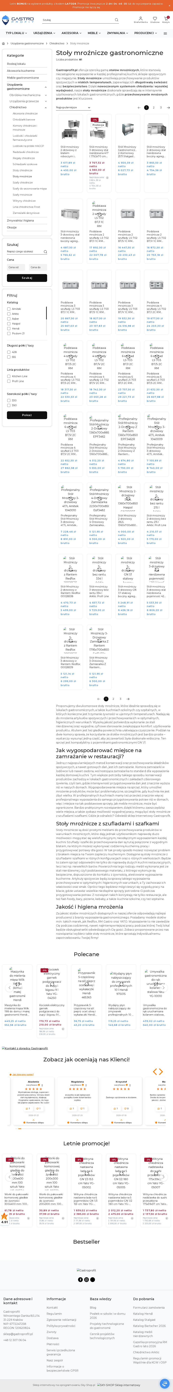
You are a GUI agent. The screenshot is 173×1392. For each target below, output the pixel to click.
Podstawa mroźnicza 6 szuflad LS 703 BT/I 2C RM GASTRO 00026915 (127, 378)
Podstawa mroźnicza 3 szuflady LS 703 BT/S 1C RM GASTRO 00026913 (99, 307)
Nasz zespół (55, 1360)
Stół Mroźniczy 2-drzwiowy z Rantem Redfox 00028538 (70, 591)
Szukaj (27, 278)
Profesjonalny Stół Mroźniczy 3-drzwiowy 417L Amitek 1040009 (156, 449)
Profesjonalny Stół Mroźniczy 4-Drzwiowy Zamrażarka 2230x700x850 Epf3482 (98, 520)
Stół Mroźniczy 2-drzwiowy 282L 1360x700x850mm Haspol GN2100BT (128, 520)
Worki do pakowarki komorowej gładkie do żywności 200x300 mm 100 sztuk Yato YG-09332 (17, 1199)
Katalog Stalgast (144, 1319)
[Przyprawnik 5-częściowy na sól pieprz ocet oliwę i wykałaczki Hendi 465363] (54, 999)
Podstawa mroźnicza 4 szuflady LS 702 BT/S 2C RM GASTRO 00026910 (70, 378)
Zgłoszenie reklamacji (61, 1319)
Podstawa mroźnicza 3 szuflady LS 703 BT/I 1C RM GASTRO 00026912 (70, 307)
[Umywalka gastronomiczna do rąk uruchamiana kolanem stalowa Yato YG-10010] (123, 999)
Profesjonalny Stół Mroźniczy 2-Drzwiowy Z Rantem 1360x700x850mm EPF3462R (128, 449)
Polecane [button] (86, 954)
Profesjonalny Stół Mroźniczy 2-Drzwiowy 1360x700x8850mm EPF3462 (99, 449)
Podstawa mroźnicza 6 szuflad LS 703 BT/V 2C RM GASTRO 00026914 (70, 449)
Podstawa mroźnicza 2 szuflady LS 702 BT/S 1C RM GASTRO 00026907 (127, 236)
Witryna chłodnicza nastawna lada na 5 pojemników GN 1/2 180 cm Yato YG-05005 (86, 1199)
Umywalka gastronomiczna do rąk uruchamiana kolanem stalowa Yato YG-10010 (120, 1010)
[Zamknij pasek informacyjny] (169, 5)
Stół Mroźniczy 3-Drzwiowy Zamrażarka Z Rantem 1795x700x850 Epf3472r (98, 662)
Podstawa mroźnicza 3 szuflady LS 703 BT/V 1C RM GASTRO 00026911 (127, 307)
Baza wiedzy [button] (100, 1299)
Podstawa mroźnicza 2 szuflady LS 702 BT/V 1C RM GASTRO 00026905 (156, 236)
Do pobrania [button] (143, 1299)
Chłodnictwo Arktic (146, 1352)
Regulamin (54, 1313)
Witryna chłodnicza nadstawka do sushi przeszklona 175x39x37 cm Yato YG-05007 (120, 1199)
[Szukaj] (45, 252)
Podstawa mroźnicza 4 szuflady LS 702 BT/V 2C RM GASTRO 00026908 (99, 378)
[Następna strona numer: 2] (168, 107)
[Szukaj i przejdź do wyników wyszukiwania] (116, 20)
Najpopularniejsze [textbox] (66, 107)
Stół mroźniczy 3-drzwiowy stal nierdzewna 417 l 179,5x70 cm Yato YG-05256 (98, 151)
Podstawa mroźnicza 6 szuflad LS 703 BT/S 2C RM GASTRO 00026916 (156, 378)
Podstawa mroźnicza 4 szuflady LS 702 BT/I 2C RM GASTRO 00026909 (156, 307)
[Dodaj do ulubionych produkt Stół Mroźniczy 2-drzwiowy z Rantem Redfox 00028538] (76, 560)
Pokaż (27, 415)
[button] (16, 33)
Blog (93, 1307)
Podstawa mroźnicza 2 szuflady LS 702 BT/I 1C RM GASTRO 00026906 (99, 236)
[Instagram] (86, 1279)
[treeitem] (27, 64)
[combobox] (73, 107)
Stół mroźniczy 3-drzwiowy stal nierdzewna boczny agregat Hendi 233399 (70, 236)
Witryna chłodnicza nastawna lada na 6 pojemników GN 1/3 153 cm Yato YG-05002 (51, 1199)
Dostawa (52, 1338)
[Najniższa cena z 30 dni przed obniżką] (107, 177)
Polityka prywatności (61, 1326)
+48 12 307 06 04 (14, 1340)
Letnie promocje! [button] (86, 1143)
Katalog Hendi (143, 1313)
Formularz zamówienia (149, 1307)
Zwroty (51, 1332)
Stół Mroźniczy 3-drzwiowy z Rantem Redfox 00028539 (70, 662)
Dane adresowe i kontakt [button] (17, 1301)
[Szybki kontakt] (165, 1384)
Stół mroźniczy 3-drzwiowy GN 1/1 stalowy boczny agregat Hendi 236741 (128, 591)
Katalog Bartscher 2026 (149, 1326)
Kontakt (52, 1307)
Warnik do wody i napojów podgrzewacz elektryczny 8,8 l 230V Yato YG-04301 (155, 1010)
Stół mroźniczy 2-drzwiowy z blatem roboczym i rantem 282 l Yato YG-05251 (70, 151)
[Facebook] (80, 1279)
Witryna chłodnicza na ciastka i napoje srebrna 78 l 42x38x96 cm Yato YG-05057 (154, 1199)
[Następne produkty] (163, 988)
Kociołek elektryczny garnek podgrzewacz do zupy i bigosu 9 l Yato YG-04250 (17, 1010)
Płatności (53, 1344)
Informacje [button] (56, 1299)
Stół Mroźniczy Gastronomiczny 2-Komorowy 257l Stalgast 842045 (128, 151)
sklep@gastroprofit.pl (18, 1334)
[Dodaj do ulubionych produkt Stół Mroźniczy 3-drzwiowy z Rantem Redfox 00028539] (76, 631)
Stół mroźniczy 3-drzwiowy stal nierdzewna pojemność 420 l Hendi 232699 (156, 591)
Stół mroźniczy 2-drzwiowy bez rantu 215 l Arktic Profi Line (156, 520)
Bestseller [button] (86, 1241)
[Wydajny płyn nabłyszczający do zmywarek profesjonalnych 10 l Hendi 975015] (89, 999)
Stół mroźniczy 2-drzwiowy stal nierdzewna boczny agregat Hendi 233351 (156, 151)
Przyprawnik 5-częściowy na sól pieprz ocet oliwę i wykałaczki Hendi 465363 (50, 1010)
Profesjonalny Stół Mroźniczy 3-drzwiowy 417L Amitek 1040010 (70, 520)
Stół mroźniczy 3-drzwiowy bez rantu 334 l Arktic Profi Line (99, 591)
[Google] (92, 1279)
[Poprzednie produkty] (9, 988)
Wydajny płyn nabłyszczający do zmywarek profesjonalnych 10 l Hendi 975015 (86, 1010)
